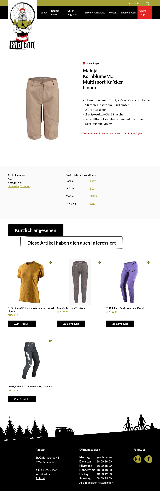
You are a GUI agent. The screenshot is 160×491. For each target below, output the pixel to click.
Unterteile (13, 186)
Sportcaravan (128, 12)
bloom (93, 180)
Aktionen (25, 186)
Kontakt (113, 12)
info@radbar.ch (45, 474)
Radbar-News (55, 12)
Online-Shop (143, 12)
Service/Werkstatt (95, 12)
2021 (92, 203)
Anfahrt (40, 478)
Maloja (93, 195)
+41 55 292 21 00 (46, 469)
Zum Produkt (22, 323)
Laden (44, 12)
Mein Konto (133, 3)
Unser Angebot (72, 12)
